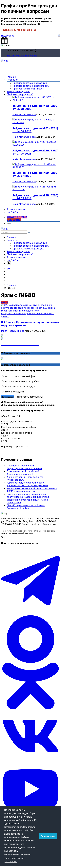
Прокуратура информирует (28, 248)
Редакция (12, 79)
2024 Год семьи (17, 217)
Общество (14, 219)
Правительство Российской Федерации (23, 473)
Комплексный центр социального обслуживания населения (28, 495)
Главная (11, 76)
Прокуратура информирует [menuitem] (28, 88)
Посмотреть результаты (29, 396)
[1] (9, 263)
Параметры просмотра (14, 446)
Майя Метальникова (24, 114)
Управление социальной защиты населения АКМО (32, 490)
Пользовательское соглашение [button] (14, 860)
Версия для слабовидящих (22, 55)
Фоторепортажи (16, 209)
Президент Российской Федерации (24, 467)
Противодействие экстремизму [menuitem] (30, 85)
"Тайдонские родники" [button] (20, 94)
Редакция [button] (12, 240)
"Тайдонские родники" (20, 254)
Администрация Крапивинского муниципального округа (27, 484)
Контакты (12, 211)
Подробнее (7, 35)
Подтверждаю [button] (48, 836)
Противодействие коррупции (29, 242)
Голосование (7, 397)
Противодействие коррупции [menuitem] (29, 83)
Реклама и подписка (18, 91)
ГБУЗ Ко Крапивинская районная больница (26, 507)
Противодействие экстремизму (30, 245)
